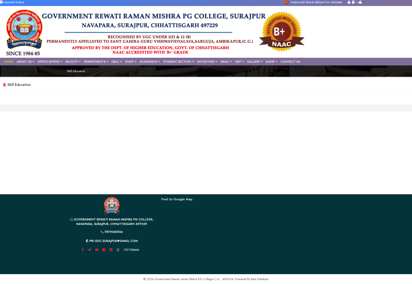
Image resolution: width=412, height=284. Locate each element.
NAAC (224, 61)
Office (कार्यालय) (48, 61)
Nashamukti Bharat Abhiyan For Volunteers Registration (330, 2)
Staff (129, 61)
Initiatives (205, 61)
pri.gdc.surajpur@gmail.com (113, 241)
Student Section (177, 61)
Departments (94, 61)
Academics (148, 61)
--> (356, 2)
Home (8, 61)
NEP (238, 61)
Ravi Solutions (259, 279)
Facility (71, 61)
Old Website (131, 250)
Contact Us (290, 61)
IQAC (115, 61)
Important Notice (13, 2)
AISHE (270, 61)
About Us (24, 61)
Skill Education (76, 71)
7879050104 (113, 232)
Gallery (253, 61)
